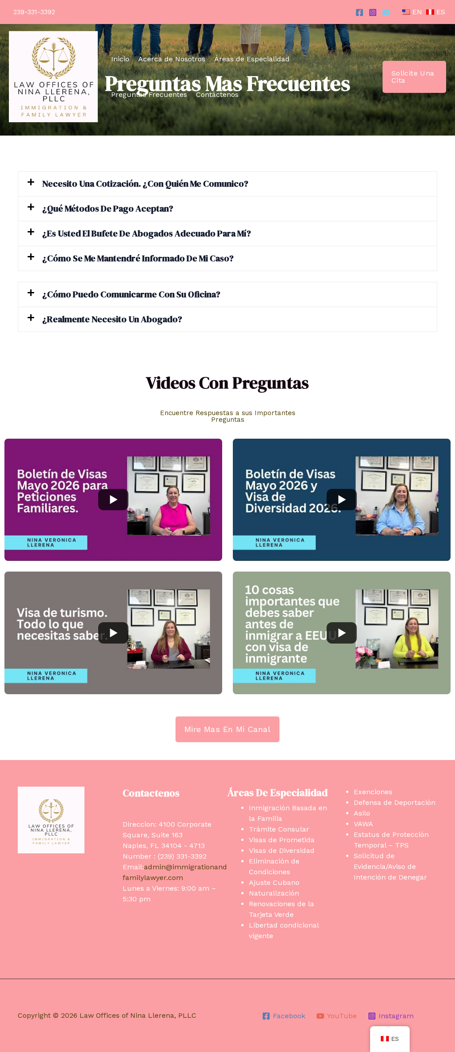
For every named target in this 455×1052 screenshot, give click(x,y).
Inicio (120, 59)
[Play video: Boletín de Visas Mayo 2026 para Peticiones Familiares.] (113, 500)
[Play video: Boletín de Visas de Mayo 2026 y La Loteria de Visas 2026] (342, 500)
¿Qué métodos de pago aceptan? (107, 208)
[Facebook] (359, 12)
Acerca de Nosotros (171, 59)
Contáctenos (217, 94)
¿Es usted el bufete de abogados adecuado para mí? (146, 233)
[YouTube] (386, 12)
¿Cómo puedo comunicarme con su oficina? (131, 294)
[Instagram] (373, 12)
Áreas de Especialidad (252, 59)
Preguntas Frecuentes (149, 94)
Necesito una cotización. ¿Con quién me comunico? (145, 183)
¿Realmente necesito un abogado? (112, 319)
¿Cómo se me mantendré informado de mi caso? (138, 258)
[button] (414, 77)
